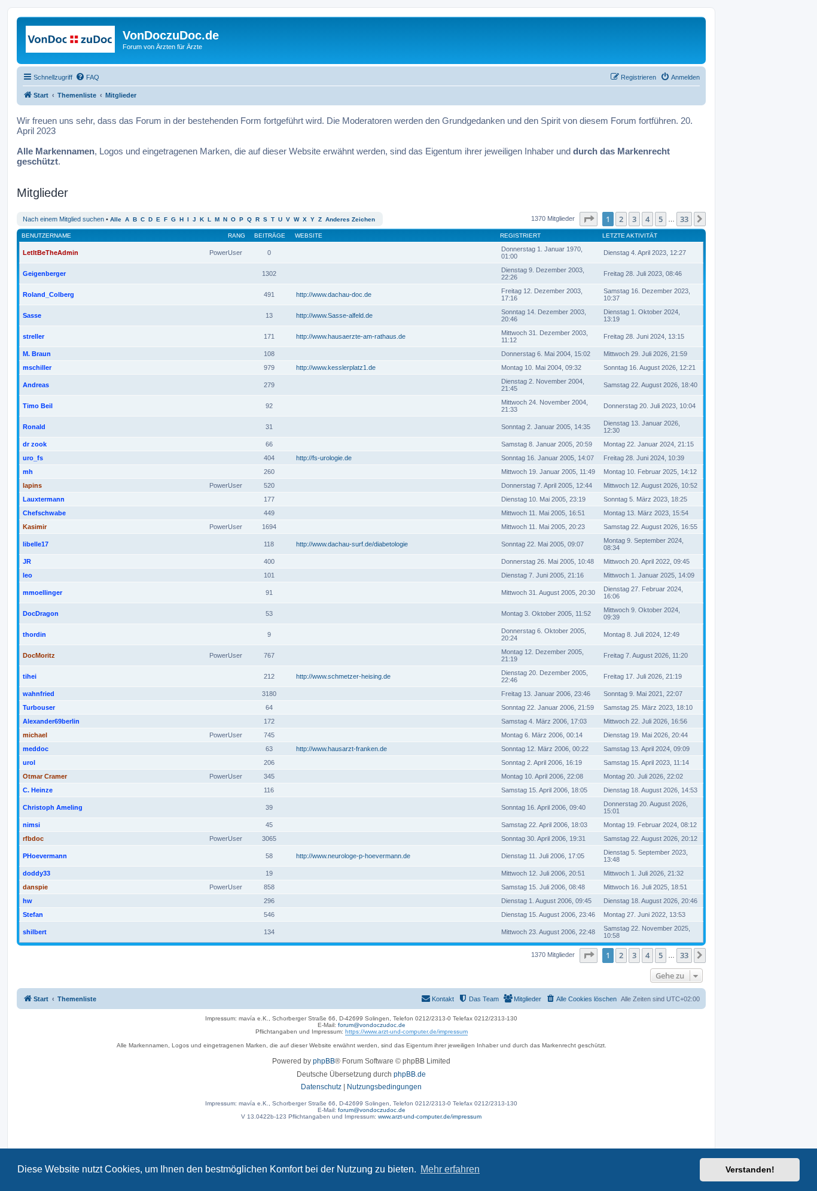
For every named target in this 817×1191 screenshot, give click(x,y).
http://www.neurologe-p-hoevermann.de (353, 855)
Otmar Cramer (45, 776)
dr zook (35, 444)
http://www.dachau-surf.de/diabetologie (352, 544)
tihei (29, 676)
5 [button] (661, 219)
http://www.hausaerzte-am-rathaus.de (351, 336)
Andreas (36, 384)
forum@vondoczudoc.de (372, 1025)
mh (28, 471)
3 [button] (634, 219)
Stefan (33, 914)
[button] (588, 219)
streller (33, 336)
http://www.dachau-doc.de (333, 294)
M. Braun (37, 353)
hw (27, 900)
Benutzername (46, 235)
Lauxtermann (44, 499)
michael (35, 735)
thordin (34, 634)
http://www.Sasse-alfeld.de (334, 315)
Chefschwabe (44, 512)
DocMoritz (39, 655)
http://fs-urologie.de (324, 457)
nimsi (31, 824)
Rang (236, 235)
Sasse (32, 315)
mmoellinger (42, 592)
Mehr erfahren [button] (450, 1169)
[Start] (71, 39)
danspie (35, 887)
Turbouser (39, 707)
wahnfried (38, 693)
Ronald (34, 426)
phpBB (324, 1061)
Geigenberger (44, 273)
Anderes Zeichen (350, 219)
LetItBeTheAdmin (50, 252)
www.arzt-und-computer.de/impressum (429, 1116)
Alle (115, 219)
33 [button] (684, 219)
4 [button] (647, 219)
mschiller (37, 367)
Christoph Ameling (53, 807)
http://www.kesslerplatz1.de (336, 367)
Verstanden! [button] (750, 1169)
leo (27, 575)
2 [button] (621, 219)
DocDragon (41, 613)
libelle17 (35, 544)
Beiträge (269, 235)
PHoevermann (45, 855)
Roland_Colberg (48, 294)
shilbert (35, 931)
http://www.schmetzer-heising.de (343, 676)
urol (29, 762)
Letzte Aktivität (629, 235)
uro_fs (33, 457)
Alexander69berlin (51, 721)
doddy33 (36, 873)
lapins (32, 485)
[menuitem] (87, 77)
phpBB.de (410, 1074)
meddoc (35, 748)
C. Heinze (38, 790)
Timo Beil (38, 405)
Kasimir (35, 526)
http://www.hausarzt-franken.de (341, 748)
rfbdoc (33, 838)
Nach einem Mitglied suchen (63, 219)
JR (27, 561)
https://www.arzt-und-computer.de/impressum (406, 1031)
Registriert (520, 235)
